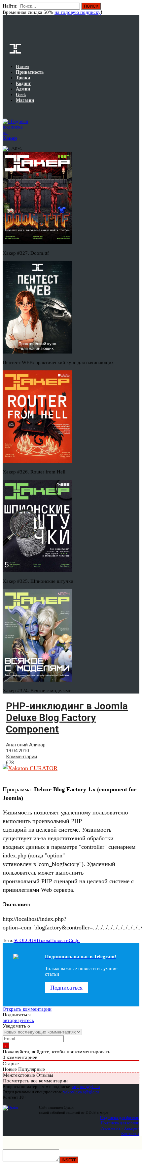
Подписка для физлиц (119, 1117)
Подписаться (66, 987)
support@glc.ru (86, 1086)
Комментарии (21, 757)
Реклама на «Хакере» (119, 1128)
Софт (74, 940)
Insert (69, 1159)
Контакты (130, 1133)
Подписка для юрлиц (120, 1122)
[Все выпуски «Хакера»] (3, 110)
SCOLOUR (25, 940)
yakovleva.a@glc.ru (81, 1091)
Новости (59, 940)
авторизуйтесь (18, 1020)
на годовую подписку (77, 12)
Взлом (43, 940)
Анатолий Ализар (26, 745)
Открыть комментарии (27, 1009)
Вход (134, 9)
